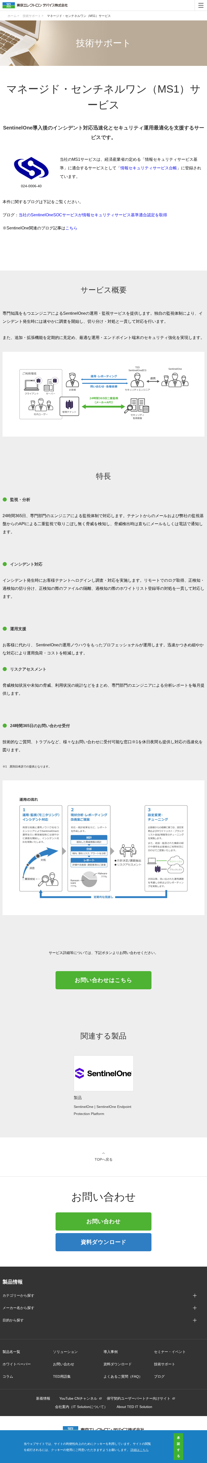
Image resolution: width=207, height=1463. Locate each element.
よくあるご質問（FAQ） (123, 1376)
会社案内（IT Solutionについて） (81, 1407)
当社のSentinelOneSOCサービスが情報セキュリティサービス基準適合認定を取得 (93, 215)
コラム (8, 1376)
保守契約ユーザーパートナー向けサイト (138, 1398)
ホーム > (13, 16)
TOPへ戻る (104, 1159)
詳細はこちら (140, 1449)
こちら (71, 228)
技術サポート (164, 1364)
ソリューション (65, 1352)
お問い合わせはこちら (103, 980)
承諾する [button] (178, 1446)
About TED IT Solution (134, 1407)
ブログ (159, 1376)
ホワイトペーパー (17, 1364)
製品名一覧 (11, 1352)
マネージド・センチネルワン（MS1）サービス (79, 16)
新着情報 (43, 1398)
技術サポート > (33, 16)
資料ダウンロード (103, 1242)
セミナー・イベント (170, 1352)
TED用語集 (62, 1376)
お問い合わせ (103, 1221)
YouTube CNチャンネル (78, 1398)
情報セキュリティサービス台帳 (148, 168)
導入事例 (111, 1352)
